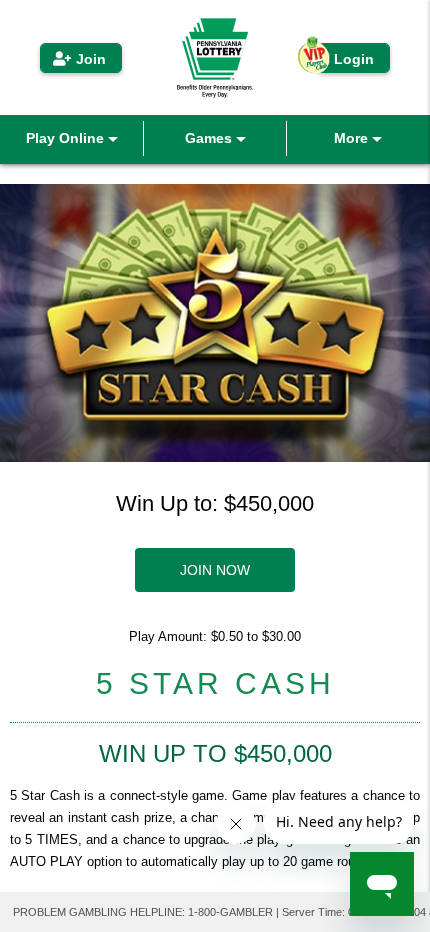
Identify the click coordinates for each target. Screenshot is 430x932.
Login (354, 59)
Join (91, 59)
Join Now (215, 570)
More (353, 138)
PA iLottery (215, 57)
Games (210, 138)
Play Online (67, 138)
